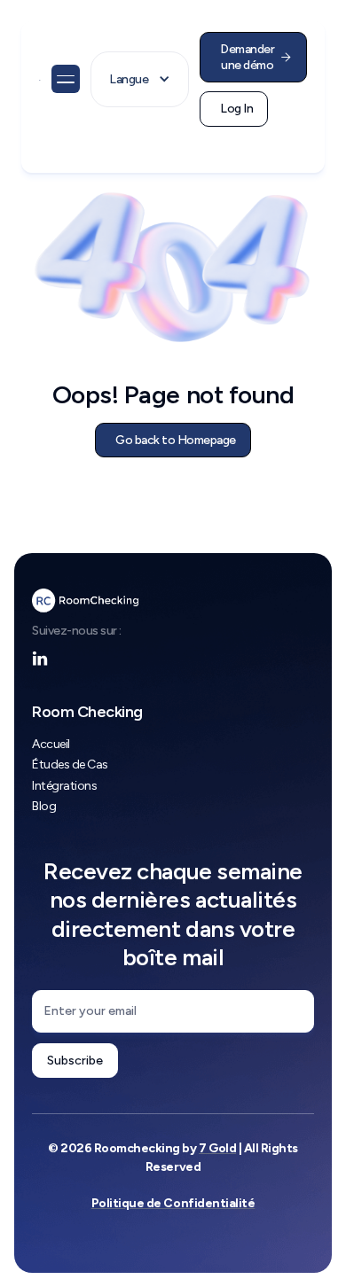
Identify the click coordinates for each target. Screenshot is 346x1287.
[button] (65, 79)
